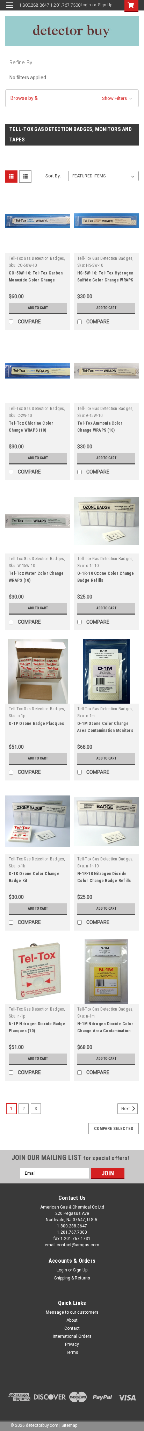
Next (126, 1108)
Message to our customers (72, 1312)
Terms (72, 1352)
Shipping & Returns (72, 1278)
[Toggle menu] (9, 9)
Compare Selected (113, 1128)
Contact (72, 1328)
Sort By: (53, 175)
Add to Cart (38, 308)
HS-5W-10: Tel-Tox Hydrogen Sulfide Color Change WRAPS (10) (105, 280)
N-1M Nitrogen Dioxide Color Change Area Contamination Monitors (105, 1030)
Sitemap (69, 1425)
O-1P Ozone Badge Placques (36, 723)
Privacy (72, 1344)
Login (86, 4)
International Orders (72, 1336)
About (72, 1320)
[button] (72, 98)
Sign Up (105, 4)
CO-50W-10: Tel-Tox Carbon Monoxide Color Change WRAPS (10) (36, 280)
